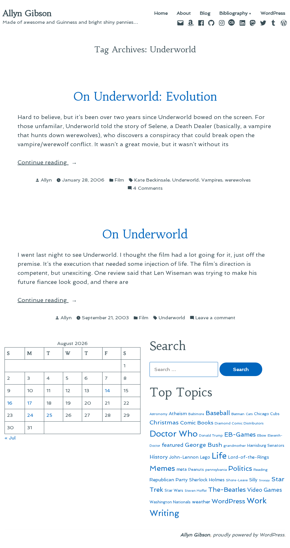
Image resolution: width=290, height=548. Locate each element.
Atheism (178, 413)
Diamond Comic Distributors (239, 423)
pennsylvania (216, 470)
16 (9, 403)
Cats (249, 414)
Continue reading (60, 163)
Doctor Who (174, 434)
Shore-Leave (237, 480)
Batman (237, 414)
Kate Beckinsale (152, 180)
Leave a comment (215, 318)
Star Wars (174, 490)
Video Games (264, 490)
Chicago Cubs (267, 414)
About (184, 13)
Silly (253, 479)
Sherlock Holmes (207, 479)
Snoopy (264, 480)
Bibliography (233, 13)
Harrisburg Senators (265, 445)
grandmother (234, 446)
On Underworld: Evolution (145, 96)
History (159, 457)
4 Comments (148, 188)
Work (256, 500)
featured (173, 445)
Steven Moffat (196, 491)
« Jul (10, 438)
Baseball (218, 413)
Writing (164, 513)
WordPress (273, 13)
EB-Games (240, 434)
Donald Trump (211, 435)
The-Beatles (227, 489)
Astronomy (158, 414)
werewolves (238, 180)
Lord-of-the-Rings (248, 457)
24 (30, 415)
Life (219, 456)
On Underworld (145, 234)
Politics (240, 468)
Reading (260, 469)
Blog (205, 13)
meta (181, 469)
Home (161, 13)
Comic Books (196, 423)
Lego (205, 457)
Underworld (185, 180)
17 (29, 403)
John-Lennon (184, 457)
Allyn (46, 180)
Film (119, 180)
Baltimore (196, 414)
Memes (162, 468)
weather (201, 501)
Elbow (261, 435)
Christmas (164, 422)
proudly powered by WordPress (248, 535)
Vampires (211, 180)
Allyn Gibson (27, 13)
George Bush (203, 444)
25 (49, 415)
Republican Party (169, 479)
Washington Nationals (170, 502)
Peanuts (196, 469)
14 (107, 390)
